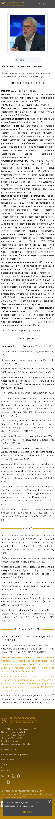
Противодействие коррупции (14, 755)
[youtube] (13, 776)
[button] (52, 4)
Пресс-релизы (7, 759)
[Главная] (12, 4)
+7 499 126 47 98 (17, 735)
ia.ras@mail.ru (14, 741)
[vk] (3, 776)
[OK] (8, 782)
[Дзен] (3, 782)
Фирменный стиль (9, 750)
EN (44, 4)
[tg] (8, 776)
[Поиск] (39, 4)
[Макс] (18, 776)
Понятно (27, 812)
